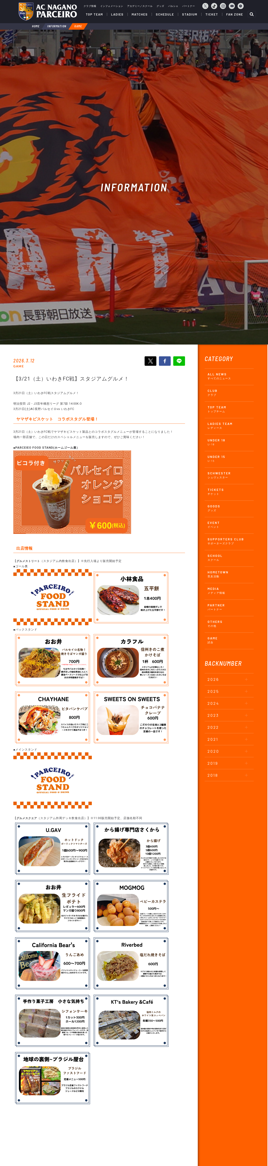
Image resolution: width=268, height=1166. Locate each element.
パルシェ (173, 6)
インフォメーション (111, 6)
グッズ (160, 6)
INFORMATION (57, 26)
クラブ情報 (90, 6)
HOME (35, 26)
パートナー (188, 6)
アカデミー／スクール (140, 6)
